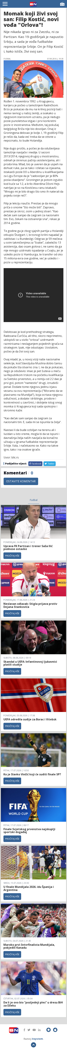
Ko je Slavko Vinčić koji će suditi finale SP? (32, 774)
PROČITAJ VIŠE (12, 555)
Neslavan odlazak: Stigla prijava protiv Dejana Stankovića (30, 605)
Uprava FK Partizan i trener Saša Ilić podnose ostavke (28, 547)
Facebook (36, 463)
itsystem (37, 1038)
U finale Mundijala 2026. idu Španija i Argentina (28, 888)
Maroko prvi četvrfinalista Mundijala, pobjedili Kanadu (29, 946)
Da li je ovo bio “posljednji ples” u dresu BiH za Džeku (33, 1004)
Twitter (50, 463)
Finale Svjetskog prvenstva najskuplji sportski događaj (29, 830)
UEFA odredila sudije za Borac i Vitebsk (30, 719)
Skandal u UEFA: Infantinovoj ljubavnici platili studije (30, 663)
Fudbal (33, 500)
